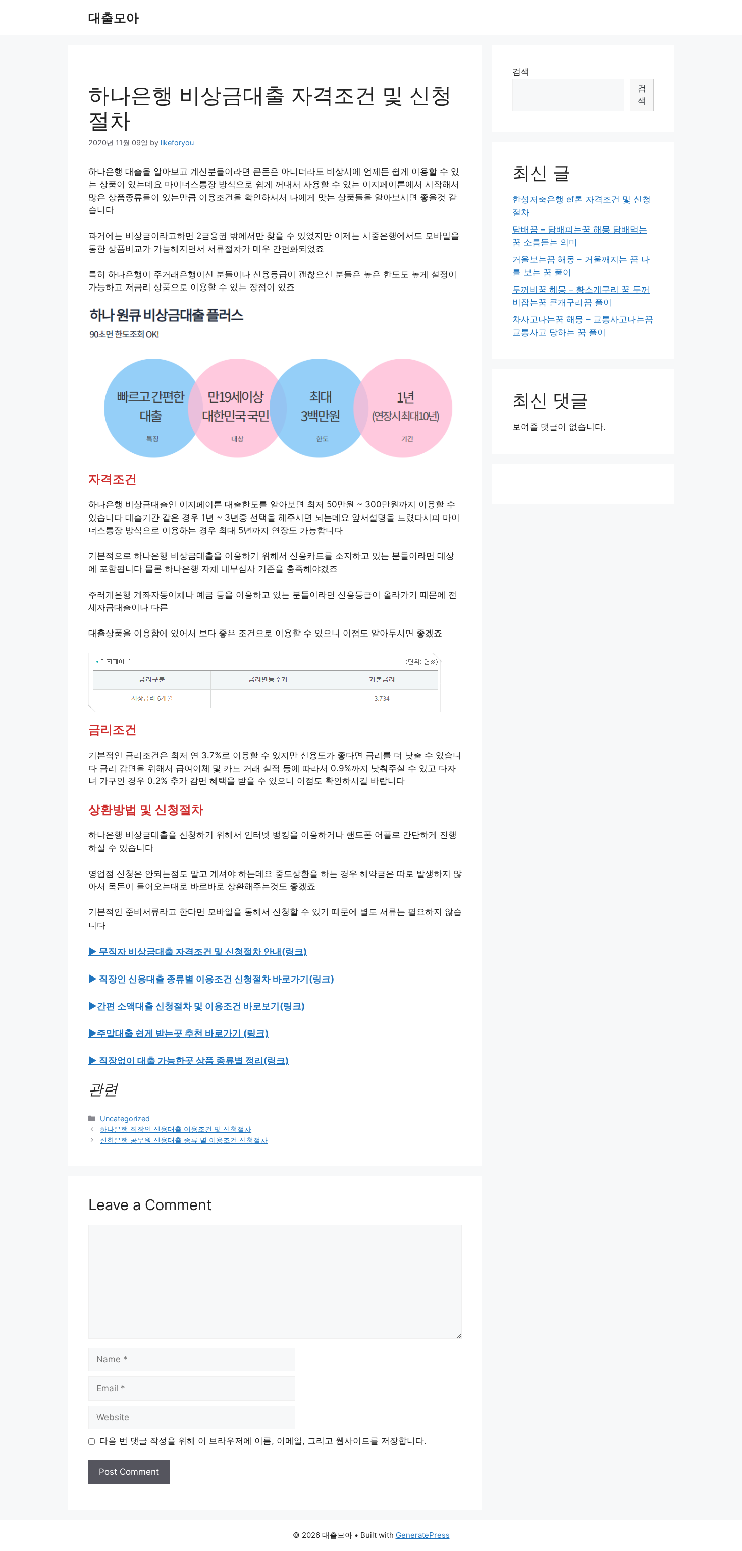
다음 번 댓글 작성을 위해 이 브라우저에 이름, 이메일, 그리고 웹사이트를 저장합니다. (263, 1440)
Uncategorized (125, 1118)
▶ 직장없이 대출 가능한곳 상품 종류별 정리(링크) (188, 1060)
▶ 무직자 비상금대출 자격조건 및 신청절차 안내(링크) (197, 951)
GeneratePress (423, 1535)
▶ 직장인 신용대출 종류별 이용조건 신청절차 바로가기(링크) (211, 978)
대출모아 (113, 17)
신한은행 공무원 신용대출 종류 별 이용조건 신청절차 (184, 1140)
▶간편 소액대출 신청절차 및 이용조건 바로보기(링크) (196, 1006)
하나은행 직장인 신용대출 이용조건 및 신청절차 (175, 1129)
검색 (520, 72)
